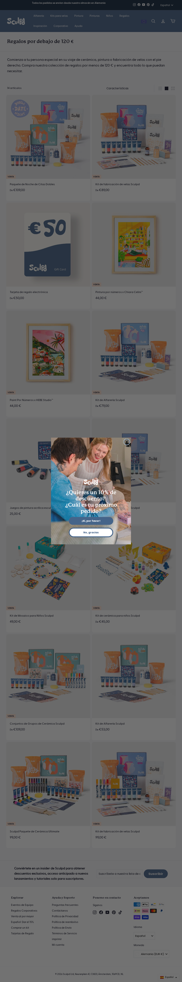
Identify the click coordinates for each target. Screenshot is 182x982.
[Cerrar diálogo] (127, 442)
